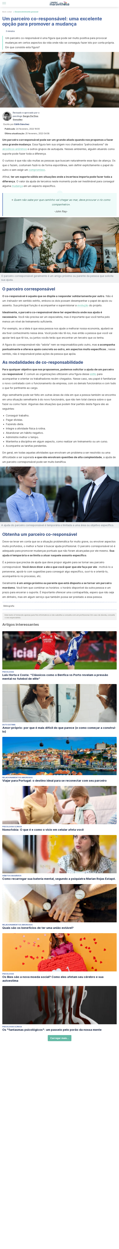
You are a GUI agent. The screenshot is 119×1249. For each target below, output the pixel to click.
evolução (82, 305)
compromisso (37, 169)
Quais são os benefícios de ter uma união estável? (38, 928)
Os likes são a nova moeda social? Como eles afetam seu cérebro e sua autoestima (52, 978)
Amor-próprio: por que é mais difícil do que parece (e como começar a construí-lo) (59, 729)
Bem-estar (7, 12)
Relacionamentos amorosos (17, 777)
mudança (17, 186)
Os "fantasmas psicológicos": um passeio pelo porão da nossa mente (52, 1029)
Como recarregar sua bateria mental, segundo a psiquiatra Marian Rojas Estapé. (59, 878)
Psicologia (8, 672)
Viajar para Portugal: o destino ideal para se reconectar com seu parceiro (54, 780)
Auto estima (8, 725)
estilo (93, 374)
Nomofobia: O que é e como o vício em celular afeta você (43, 829)
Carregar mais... (59, 1038)
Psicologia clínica (12, 826)
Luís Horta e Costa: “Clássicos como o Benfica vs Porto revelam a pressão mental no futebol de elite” (55, 676)
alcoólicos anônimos (14, 149)
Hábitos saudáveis (11, 876)
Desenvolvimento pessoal (26, 12)
